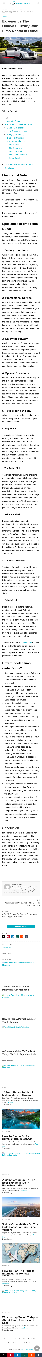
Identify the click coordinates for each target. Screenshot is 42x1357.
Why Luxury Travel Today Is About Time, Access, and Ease (20, 1320)
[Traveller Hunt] (20, 3)
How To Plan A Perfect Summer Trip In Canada (17, 1137)
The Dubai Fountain (18, 155)
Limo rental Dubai (12, 121)
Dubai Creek (14, 158)
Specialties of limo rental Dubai (18, 124)
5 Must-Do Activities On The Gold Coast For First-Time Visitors (20, 1227)
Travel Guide (17, 10)
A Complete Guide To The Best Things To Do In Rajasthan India (18, 1182)
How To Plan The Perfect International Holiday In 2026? (18, 1273)
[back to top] (37, 1348)
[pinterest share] (8, 936)
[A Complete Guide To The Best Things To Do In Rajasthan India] (21, 1037)
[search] (38, 3)
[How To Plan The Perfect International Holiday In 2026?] (21, 1253)
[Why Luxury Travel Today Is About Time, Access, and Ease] (21, 1300)
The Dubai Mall (16, 148)
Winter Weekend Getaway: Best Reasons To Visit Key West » (22, 904)
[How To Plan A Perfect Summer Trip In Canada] (21, 1005)
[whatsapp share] (17, 936)
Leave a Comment (21, 926)
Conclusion (9, 168)
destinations (26, 643)
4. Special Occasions (16, 138)
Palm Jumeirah (15, 151)
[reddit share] (21, 936)
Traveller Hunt (17, 885)
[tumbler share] (26, 936)
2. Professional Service (17, 131)
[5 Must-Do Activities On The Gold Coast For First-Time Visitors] (21, 1207)
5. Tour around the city (17, 141)
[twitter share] (3, 936)
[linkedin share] (12, 936)
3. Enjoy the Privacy (16, 134)
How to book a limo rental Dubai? (19, 165)
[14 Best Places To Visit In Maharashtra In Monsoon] (21, 973)
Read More (11, 1102)
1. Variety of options (15, 128)
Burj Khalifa (14, 145)
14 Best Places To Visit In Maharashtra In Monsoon (18, 1094)
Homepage (6, 10)
